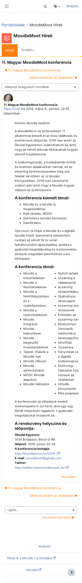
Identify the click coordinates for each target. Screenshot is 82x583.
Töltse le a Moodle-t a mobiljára (29, 558)
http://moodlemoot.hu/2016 (35, 453)
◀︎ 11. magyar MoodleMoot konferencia (32, 70)
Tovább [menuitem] (26, 50)
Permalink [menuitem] (69, 477)
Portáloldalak (13, 25)
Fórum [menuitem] (9, 50)
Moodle (31, 570)
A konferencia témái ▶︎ (58, 517)
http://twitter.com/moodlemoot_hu (40, 468)
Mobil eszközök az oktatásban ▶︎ (54, 78)
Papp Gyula (12, 109)
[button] (45, 6)
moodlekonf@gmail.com (43, 458)
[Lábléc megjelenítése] (71, 572)
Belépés (73, 6)
